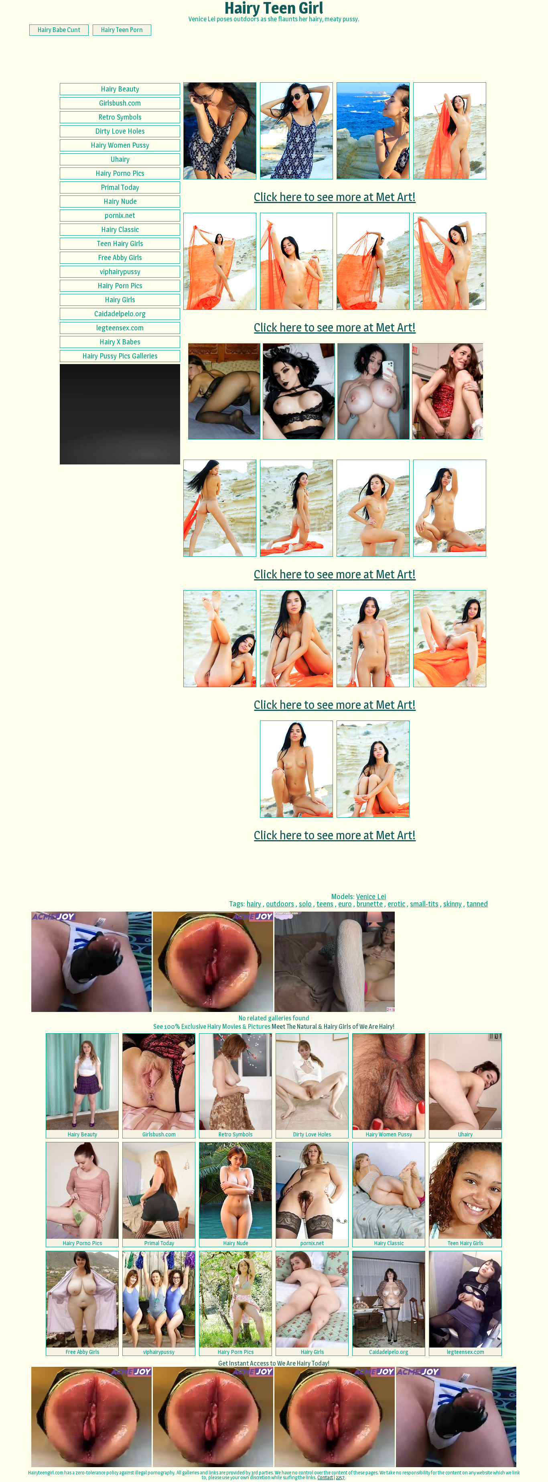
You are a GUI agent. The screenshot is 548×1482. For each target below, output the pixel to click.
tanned (477, 904)
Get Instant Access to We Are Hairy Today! (273, 1363)
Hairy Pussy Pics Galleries (120, 356)
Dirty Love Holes (120, 131)
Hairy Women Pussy (120, 145)
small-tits (424, 904)
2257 (340, 1477)
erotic (396, 904)
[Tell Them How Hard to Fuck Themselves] (448, 391)
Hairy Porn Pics (119, 285)
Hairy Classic (120, 229)
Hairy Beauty (120, 89)
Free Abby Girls (120, 257)
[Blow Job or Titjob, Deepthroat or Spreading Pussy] (299, 391)
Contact (325, 1477)
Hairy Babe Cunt (59, 30)
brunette (370, 904)
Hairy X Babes (119, 342)
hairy (254, 904)
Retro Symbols (120, 117)
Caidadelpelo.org (120, 313)
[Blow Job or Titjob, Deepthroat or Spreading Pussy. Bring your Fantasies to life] (373, 391)
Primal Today (120, 187)
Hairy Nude (120, 201)
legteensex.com (120, 328)
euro (345, 904)
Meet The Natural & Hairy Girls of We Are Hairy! (333, 1026)
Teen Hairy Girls (120, 243)
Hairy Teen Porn (122, 30)
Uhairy (120, 159)
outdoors (280, 904)
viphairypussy (120, 271)
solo (305, 904)
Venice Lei (371, 896)
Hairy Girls (120, 299)
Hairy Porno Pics (119, 173)
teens (325, 904)
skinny (452, 904)
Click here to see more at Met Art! (335, 196)
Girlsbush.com (120, 103)
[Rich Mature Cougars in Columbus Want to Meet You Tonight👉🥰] (224, 391)
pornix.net (120, 215)
